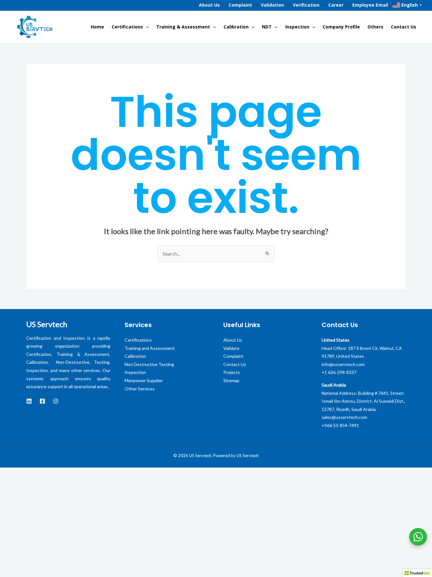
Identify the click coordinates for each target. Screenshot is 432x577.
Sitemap (231, 380)
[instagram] (56, 401)
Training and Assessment (150, 348)
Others (375, 27)
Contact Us (403, 27)
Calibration (236, 27)
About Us (232, 340)
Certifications (127, 27)
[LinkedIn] (29, 401)
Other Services (140, 388)
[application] (146, 27)
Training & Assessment (183, 27)
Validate (231, 348)
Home (97, 27)
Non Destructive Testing (149, 364)
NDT (267, 27)
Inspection (297, 27)
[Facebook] (42, 401)
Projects (231, 372)
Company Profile (341, 27)
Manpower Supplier (144, 380)
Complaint (233, 356)
